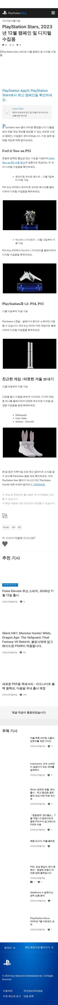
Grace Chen (17, 108)
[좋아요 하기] (21, 601)
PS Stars (6, 527)
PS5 (19, 527)
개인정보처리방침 (33, 991)
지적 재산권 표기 (12, 996)
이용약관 (7, 991)
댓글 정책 (28, 996)
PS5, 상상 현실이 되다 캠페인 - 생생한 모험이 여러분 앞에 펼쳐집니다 (42, 869)
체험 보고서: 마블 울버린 (42, 841)
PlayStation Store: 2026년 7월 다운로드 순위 (42, 921)
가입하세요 (39, 484)
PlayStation (17, 13)
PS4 (13, 527)
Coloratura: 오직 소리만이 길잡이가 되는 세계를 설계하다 (42, 766)
